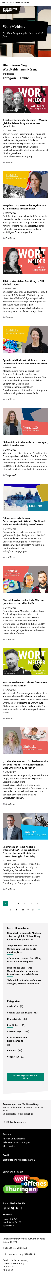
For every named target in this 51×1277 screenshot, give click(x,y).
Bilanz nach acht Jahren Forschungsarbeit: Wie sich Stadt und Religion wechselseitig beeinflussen (24, 521)
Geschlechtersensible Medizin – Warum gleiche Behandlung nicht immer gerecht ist (25, 123)
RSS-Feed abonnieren (16, 1121)
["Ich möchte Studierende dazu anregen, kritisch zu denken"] (25, 423)
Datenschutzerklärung (13, 1263)
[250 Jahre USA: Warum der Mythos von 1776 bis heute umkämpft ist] (25, 186)
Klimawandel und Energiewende (17, 1039)
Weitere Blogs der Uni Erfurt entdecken (25, 1076)
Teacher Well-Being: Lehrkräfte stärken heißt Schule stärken (25, 684)
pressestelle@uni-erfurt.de (19, 1113)
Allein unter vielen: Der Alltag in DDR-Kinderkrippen (24, 960)
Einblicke (12, 1025)
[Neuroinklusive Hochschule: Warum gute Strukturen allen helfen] (25, 581)
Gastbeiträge (14, 1031)
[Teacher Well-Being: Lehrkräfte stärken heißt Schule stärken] (25, 663)
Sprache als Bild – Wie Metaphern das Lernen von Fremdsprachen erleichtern (25, 362)
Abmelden (8, 1269)
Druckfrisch (14, 1018)
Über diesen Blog (15, 65)
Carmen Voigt (38, 1238)
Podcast (11, 1050)
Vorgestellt (13, 1056)
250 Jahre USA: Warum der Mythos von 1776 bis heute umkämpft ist (24, 207)
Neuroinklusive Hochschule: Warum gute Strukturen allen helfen (23, 602)
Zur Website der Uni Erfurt (17, 2)
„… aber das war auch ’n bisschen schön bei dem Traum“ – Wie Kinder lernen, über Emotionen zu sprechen (25, 764)
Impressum (8, 1266)
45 (33, 910)
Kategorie (10, 78)
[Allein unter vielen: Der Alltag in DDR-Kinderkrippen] (25, 262)
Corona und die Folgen (19, 1012)
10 (23, 910)
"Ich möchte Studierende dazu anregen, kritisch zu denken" (24, 982)
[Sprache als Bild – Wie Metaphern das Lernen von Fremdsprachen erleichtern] (25, 341)
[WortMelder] (13, 13)
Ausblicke (12, 1006)
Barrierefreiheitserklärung (15, 1260)
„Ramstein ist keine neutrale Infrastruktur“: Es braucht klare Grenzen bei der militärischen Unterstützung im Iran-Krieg (21, 851)
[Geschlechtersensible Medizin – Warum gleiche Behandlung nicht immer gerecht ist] (25, 101)
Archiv (24, 78)
